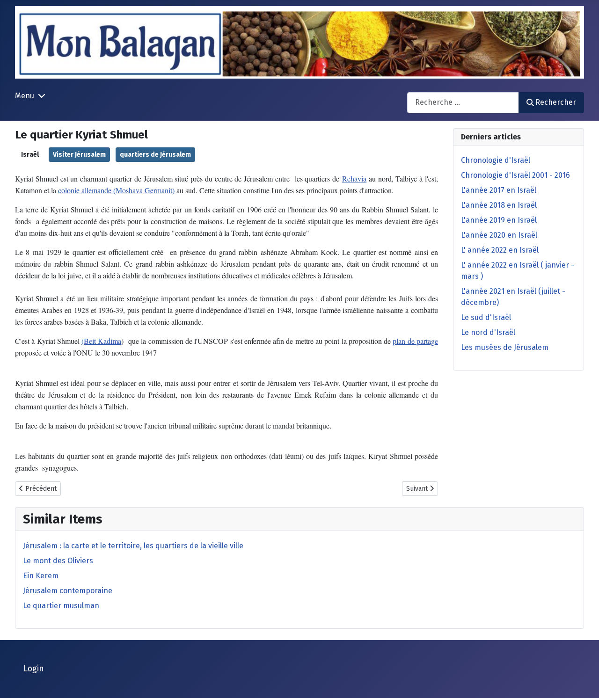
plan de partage (415, 341)
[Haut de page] (583, 681)
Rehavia (354, 178)
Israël (30, 155)
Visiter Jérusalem (79, 155)
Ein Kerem (40, 575)
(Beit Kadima (101, 341)
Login (33, 669)
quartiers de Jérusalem (155, 155)
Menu (24, 95)
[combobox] (463, 102)
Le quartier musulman (61, 605)
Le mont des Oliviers (58, 560)
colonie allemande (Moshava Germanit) (116, 190)
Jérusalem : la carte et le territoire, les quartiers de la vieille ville (133, 545)
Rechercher (555, 102)
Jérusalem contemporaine (67, 590)
